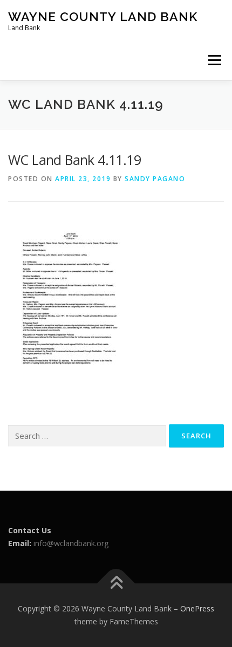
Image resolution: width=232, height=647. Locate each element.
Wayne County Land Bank (102, 16)
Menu (214, 60)
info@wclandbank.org (70, 543)
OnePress (197, 608)
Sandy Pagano (155, 178)
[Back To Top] (116, 584)
